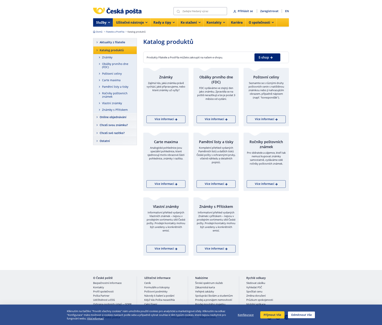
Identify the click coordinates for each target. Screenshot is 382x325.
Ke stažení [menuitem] (189, 22)
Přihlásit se (246, 11)
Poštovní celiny (112, 73)
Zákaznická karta (205, 287)
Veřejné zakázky (204, 291)
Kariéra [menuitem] (237, 22)
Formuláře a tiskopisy (157, 287)
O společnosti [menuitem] (259, 22)
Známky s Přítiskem (115, 110)
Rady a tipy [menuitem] (162, 22)
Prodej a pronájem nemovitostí (213, 300)
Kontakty (98, 287)
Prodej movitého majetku (210, 304)
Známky (107, 57)
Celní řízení (150, 304)
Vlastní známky (112, 103)
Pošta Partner (101, 295)
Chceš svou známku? (114, 125)
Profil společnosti (103, 291)
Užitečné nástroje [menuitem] (130, 22)
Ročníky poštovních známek (115, 94)
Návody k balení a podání (159, 295)
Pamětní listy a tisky (115, 87)
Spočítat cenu (254, 291)
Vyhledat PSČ (254, 287)
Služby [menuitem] (101, 22)
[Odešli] (178, 11)
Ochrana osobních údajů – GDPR (112, 304)
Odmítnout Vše (301, 315)
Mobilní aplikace (255, 304)
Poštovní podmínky (156, 291)
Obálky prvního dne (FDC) (115, 65)
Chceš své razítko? (112, 133)
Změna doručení (256, 295)
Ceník (147, 283)
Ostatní (105, 141)
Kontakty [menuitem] (214, 22)
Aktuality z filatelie (112, 42)
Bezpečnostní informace (107, 283)
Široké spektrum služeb (209, 283)
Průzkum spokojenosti (259, 300)
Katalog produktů (112, 50)
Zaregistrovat (269, 11)
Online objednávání (113, 117)
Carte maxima (111, 80)
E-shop (264, 57)
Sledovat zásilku (255, 283)
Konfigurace (246, 315)
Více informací (95, 318)
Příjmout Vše (272, 315)
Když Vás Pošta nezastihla (159, 300)
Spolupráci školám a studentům (214, 295)
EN (287, 11)
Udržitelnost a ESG (104, 300)
